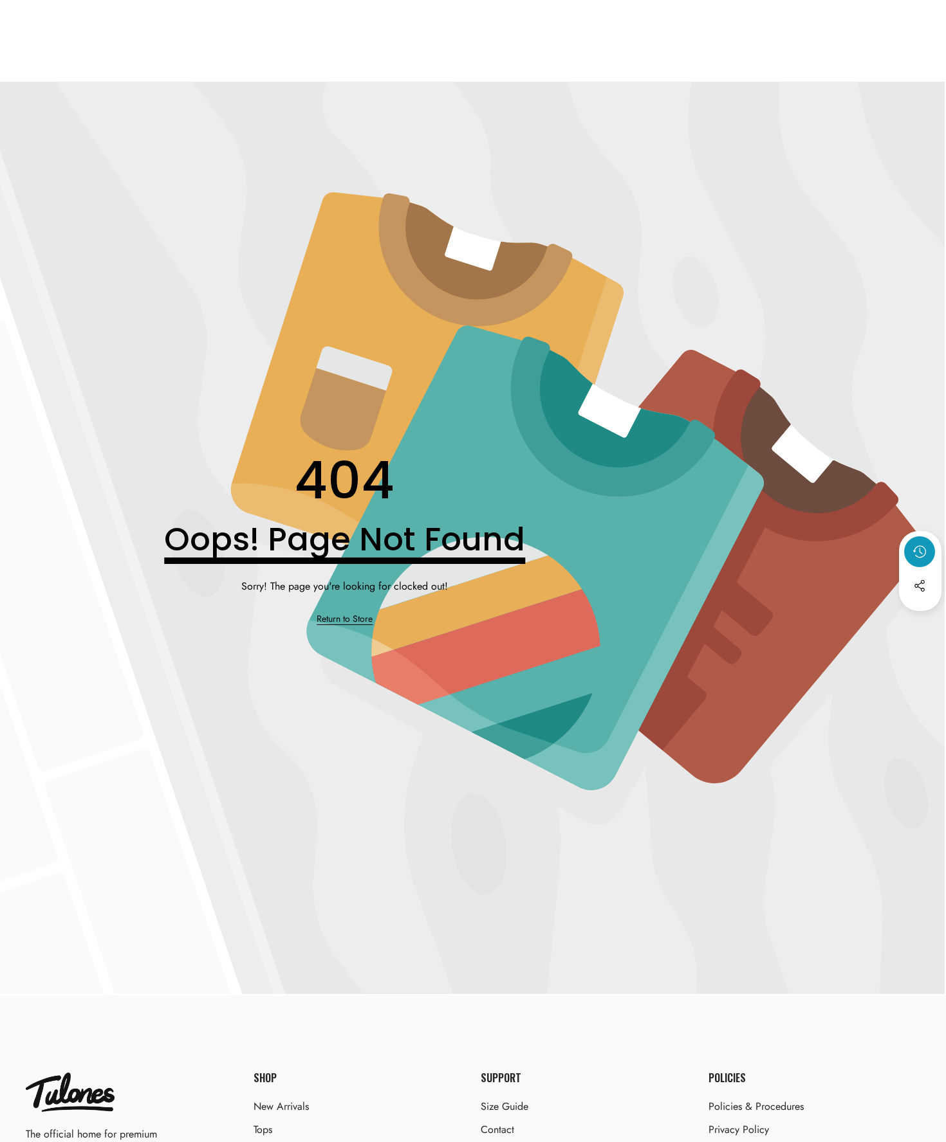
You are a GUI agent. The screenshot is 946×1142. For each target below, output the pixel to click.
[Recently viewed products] (919, 551)
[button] (920, 620)
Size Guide (504, 1106)
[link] (345, 619)
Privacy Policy (739, 1129)
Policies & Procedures (756, 1106)
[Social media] (919, 585)
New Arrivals (281, 1106)
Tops (263, 1129)
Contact (497, 1129)
